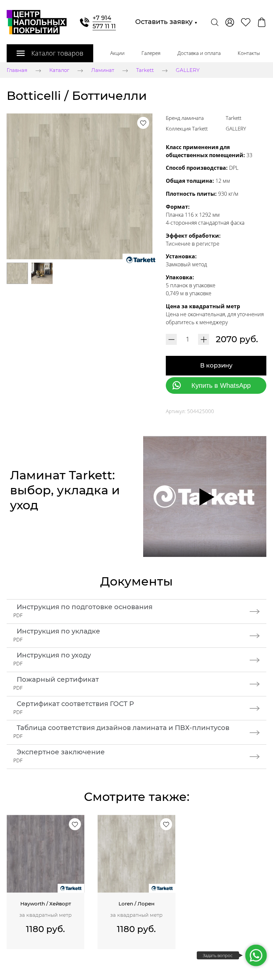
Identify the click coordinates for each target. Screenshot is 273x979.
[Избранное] (245, 22)
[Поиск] (214, 22)
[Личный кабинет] (229, 22)
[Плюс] (203, 339)
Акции (117, 53)
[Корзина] (261, 22)
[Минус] (171, 339)
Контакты (249, 53)
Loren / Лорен (136, 903)
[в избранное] (143, 123)
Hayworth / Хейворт (45, 903)
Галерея (150, 53)
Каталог (59, 70)
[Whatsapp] (256, 955)
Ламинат (102, 70)
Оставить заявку (166, 22)
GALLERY (187, 70)
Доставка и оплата (199, 53)
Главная (17, 70)
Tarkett (145, 70)
